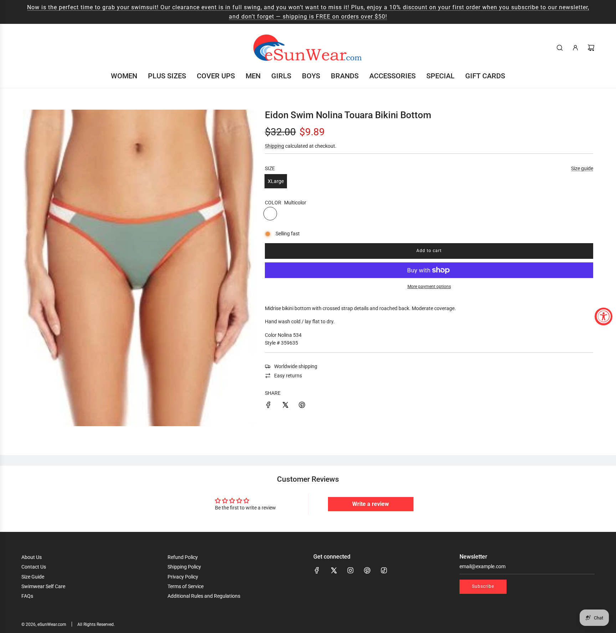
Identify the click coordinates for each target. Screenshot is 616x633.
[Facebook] (317, 570)
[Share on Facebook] (268, 406)
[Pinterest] (367, 570)
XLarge (276, 181)
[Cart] (591, 48)
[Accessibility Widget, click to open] (603, 316)
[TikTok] (384, 570)
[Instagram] (350, 570)
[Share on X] (285, 406)
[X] (334, 570)
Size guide (582, 168)
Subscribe (483, 586)
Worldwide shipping (295, 366)
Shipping (274, 146)
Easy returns (288, 375)
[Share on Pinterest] (302, 406)
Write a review (370, 504)
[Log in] (575, 48)
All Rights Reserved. (96, 624)
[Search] (560, 48)
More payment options (429, 286)
